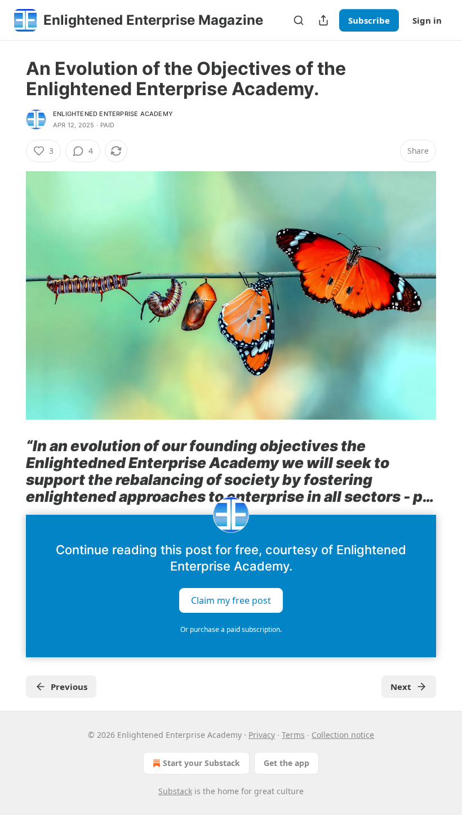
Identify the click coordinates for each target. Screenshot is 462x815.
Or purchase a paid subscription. (231, 629)
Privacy (261, 734)
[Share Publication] (323, 20)
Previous (69, 686)
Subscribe (369, 20)
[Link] (10, 471)
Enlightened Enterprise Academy (113, 114)
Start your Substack (201, 763)
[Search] (298, 20)
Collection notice (343, 734)
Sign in (427, 20)
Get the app (286, 763)
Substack (175, 791)
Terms (293, 734)
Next (400, 686)
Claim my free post (231, 600)
